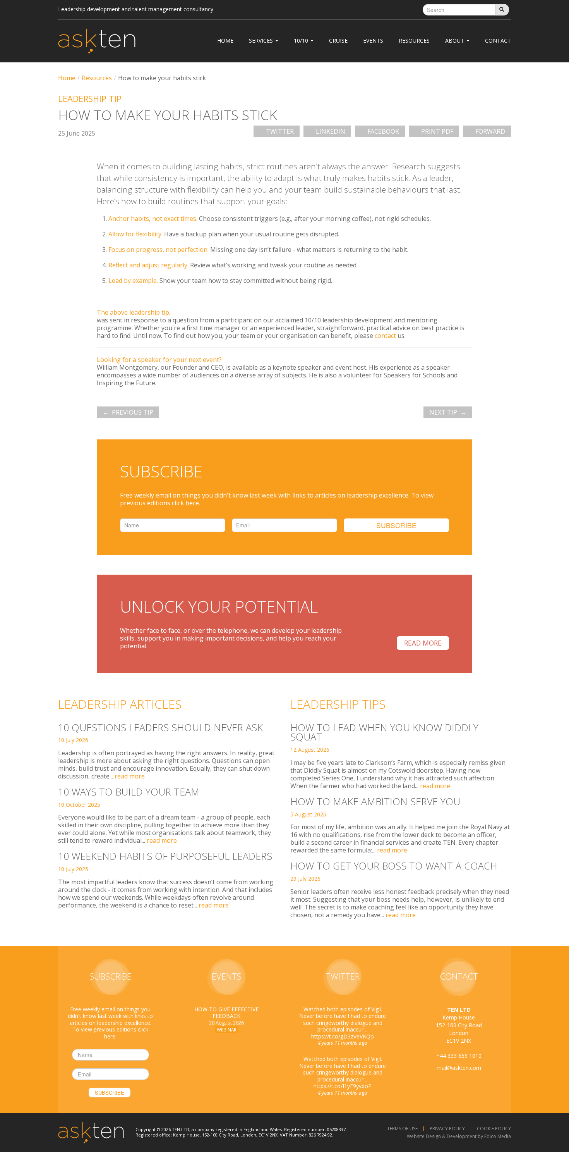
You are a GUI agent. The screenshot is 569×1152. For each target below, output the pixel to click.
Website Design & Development (441, 1136)
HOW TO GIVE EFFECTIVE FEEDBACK (226, 1013)
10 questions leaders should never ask (160, 727)
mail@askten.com (459, 1067)
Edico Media (497, 1136)
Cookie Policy (494, 1128)
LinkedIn (330, 131)
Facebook (383, 131)
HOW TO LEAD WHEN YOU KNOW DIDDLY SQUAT (384, 732)
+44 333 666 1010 (459, 1055)
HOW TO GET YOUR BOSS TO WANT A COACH (393, 865)
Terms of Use (402, 1128)
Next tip (443, 412)
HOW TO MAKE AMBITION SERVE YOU (375, 801)
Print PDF (437, 131)
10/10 (302, 40)
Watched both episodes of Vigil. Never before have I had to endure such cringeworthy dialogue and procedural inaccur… (342, 1069)
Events (373, 40)
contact (385, 335)
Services (261, 40)
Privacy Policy (447, 1128)
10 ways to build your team (128, 791)
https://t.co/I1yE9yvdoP (343, 1086)
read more (130, 776)
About (455, 40)
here (192, 503)
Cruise (338, 40)
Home (225, 40)
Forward (490, 131)
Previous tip (132, 412)
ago (342, 1042)
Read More (423, 642)
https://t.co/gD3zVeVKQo (342, 1036)
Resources (414, 40)
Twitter (280, 131)
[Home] (96, 41)
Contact (498, 40)
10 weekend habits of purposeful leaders (165, 856)
